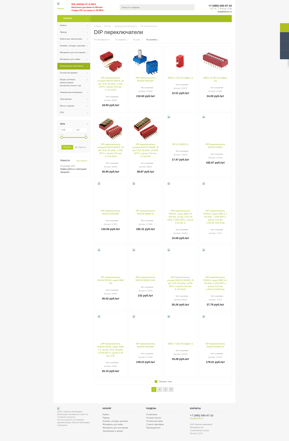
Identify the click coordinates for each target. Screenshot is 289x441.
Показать (67, 147)
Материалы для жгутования (115, 428)
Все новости (82, 161)
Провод (106, 418)
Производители (153, 428)
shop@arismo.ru (225, 12)
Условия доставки (154, 421)
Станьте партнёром (155, 424)
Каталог (67, 18)
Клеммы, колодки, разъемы (115, 421)
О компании (151, 414)
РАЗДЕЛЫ (151, 408)
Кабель (106, 414)
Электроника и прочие (113, 431)
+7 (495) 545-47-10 (220, 5)
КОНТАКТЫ (195, 408)
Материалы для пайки (113, 424)
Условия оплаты (153, 418)
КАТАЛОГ (107, 408)
